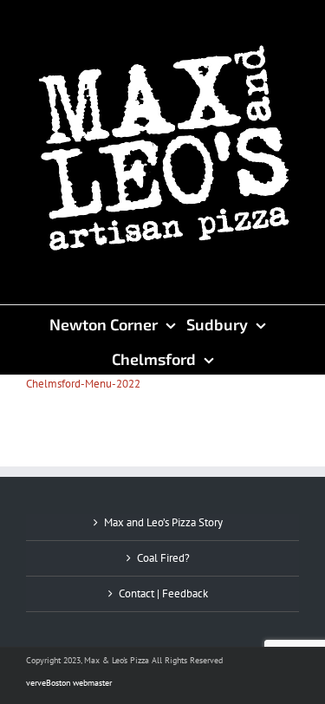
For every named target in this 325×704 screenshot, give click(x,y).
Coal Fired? (163, 558)
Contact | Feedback (163, 593)
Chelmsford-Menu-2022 (83, 383)
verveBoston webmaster (69, 682)
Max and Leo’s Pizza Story (163, 522)
